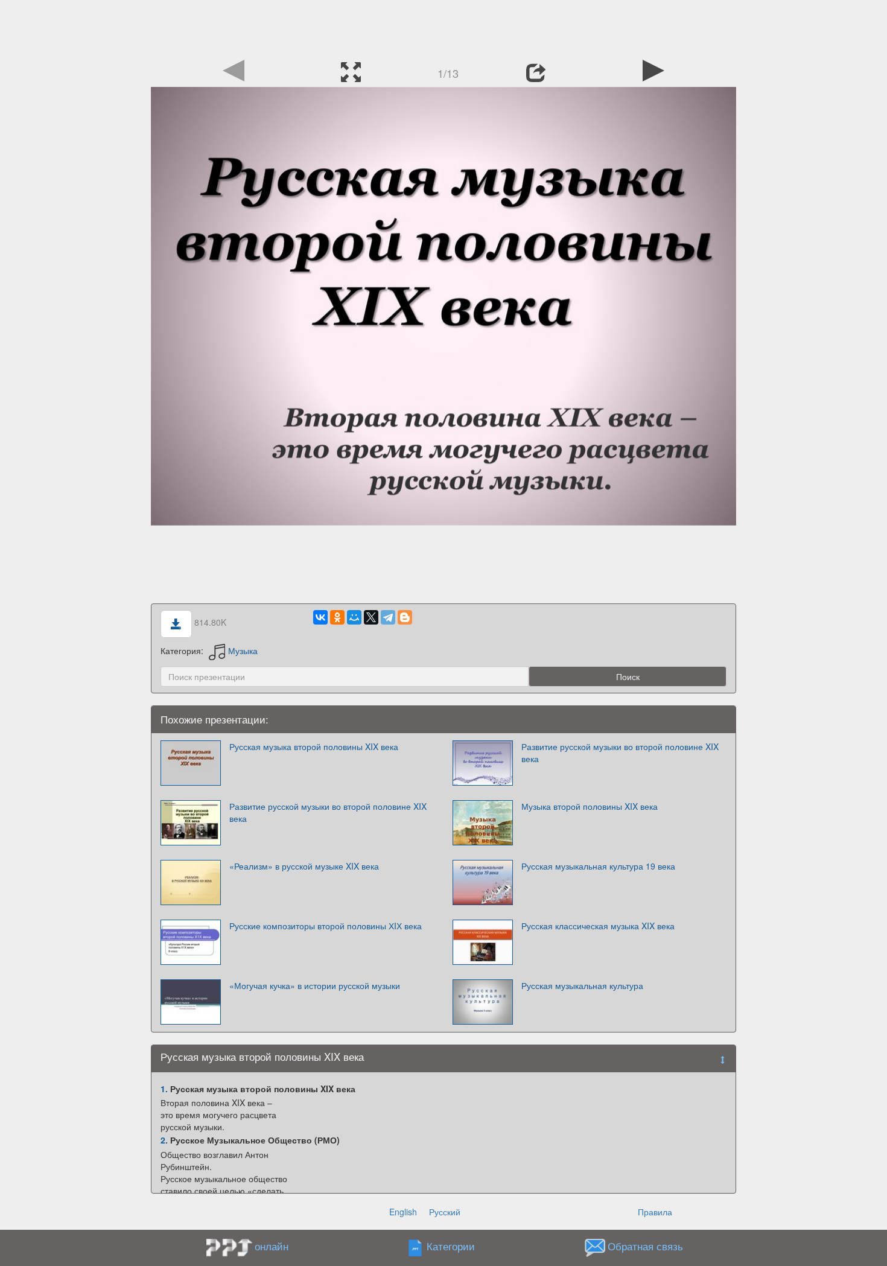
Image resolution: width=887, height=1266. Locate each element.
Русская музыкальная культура (582, 985)
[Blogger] (405, 617)
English (403, 1212)
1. (164, 1089)
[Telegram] (388, 617)
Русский (444, 1212)
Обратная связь (645, 1246)
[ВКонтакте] (320, 617)
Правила (655, 1212)
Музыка (243, 650)
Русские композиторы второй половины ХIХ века (325, 926)
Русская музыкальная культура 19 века (598, 866)
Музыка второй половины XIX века (589, 806)
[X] (371, 617)
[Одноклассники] (337, 617)
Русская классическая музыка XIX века (598, 926)
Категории (451, 1246)
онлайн (271, 1246)
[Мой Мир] (354, 617)
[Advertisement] (443, 27)
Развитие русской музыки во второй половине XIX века (620, 752)
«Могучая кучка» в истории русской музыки (314, 985)
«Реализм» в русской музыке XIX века (304, 866)
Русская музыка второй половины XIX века (313, 746)
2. (164, 1140)
